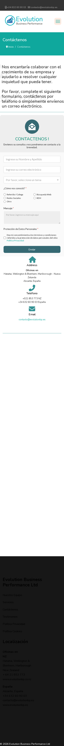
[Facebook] (29, 3)
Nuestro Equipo (12, 595)
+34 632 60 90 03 (16, 7)
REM (39, 198)
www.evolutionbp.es (15, 705)
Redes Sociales (14, 198)
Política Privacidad (15, 240)
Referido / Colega (15, 194)
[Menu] (57, 21)
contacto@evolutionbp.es (44, 7)
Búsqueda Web (44, 194)
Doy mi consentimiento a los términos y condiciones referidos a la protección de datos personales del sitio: (32, 238)
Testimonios (10, 617)
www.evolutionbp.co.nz (17, 679)
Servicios (8, 602)
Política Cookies (12, 631)
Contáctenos (10, 610)
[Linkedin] (35, 3)
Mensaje (9, 208)
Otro (9, 201)
